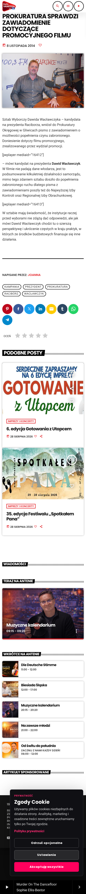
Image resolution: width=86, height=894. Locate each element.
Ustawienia (46, 855)
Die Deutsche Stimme (38, 665)
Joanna (34, 275)
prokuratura (57, 286)
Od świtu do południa (38, 746)
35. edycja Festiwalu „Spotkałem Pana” (40, 516)
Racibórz (11, 293)
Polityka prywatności (29, 831)
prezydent (33, 286)
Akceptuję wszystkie (47, 867)
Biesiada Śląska (34, 685)
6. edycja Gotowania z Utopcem (39, 429)
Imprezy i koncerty (21, 421)
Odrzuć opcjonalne (46, 843)
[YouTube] (9, 838)
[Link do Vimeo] (9, 6)
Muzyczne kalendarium (30, 625)
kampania (11, 286)
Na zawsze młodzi (35, 726)
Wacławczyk (34, 293)
